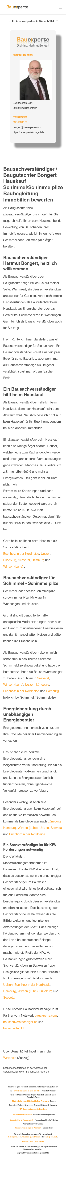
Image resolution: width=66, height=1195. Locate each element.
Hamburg (40, 571)
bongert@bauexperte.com (27, 126)
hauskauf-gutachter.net (38, 1166)
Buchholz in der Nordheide (22, 564)
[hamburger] (60, 7)
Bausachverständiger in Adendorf (27, 1157)
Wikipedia (10, 1088)
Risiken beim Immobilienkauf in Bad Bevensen (30, 1131)
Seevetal (25, 571)
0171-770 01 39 (20, 121)
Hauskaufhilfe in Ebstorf (21, 1144)
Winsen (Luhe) (13, 577)
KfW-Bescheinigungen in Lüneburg (33, 1138)
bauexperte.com (49, 1046)
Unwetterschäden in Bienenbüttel (40, 1120)
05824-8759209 (21, 116)
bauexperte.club (15, 1059)
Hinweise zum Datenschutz (33, 1174)
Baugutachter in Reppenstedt (24, 1149)
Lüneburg (10, 571)
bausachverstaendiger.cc (21, 1053)
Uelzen (48, 564)
